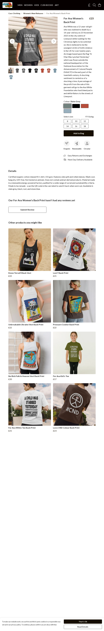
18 (85, 126)
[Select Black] (76, 106)
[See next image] (53, 41)
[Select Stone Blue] (67, 111)
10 (76, 121)
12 (85, 121)
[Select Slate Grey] (67, 106)
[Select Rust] (85, 106)
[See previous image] (12, 41)
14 (67, 126)
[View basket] (99, 5)
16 (76, 126)
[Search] (94, 5)
